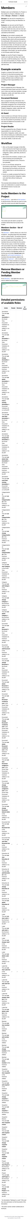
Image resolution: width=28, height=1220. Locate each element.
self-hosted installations (14, 255)
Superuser (11, 259)
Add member (21, 199)
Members (7, 199)
